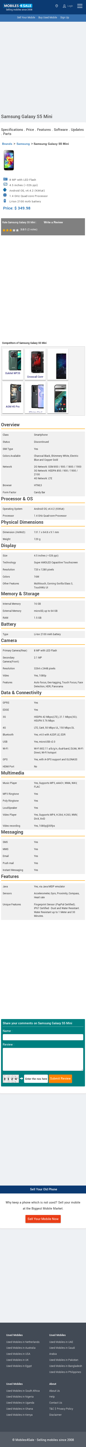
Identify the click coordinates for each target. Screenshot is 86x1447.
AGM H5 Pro (13, 407)
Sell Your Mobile (26, 17)
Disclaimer (55, 1415)
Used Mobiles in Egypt (19, 1366)
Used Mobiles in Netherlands (22, 1342)
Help (52, 1397)
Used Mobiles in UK (17, 1360)
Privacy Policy (65, 1409)
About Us (54, 1391)
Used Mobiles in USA (18, 1354)
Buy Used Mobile (47, 17)
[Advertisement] (43, 67)
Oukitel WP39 (12, 373)
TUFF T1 (57, 397)
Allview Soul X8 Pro (35, 411)
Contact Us (55, 1403)
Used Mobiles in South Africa (23, 1391)
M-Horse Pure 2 (57, 364)
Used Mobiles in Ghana (19, 1409)
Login (70, 6)
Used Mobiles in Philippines (65, 1372)
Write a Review (53, 222)
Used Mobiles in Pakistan (63, 1360)
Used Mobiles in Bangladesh (65, 1366)
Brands (7, 143)
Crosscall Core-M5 (35, 377)
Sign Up (64, 17)
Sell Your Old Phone (43, 1189)
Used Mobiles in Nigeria (20, 1397)
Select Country (57, 6)
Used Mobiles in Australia (20, 1348)
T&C (51, 1409)
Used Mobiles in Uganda (20, 1403)
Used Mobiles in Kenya (19, 1415)
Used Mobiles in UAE (61, 1342)
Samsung (23, 143)
